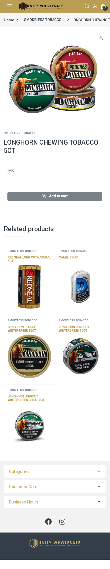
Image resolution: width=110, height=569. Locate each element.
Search (87, 6)
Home (9, 20)
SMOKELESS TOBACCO (42, 20)
